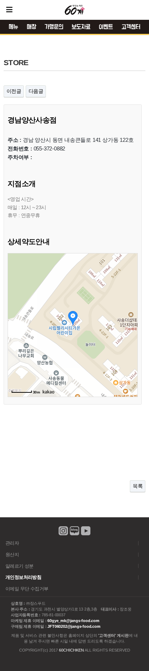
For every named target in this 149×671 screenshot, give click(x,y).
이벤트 (106, 27)
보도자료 (81, 27)
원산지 (12, 554)
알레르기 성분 (19, 566)
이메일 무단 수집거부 (26, 588)
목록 (137, 486)
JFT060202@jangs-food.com (73, 626)
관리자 (12, 543)
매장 (31, 27)
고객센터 (131, 27)
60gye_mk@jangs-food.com (73, 620)
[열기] (9, 9)
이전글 (14, 91)
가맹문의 (53, 27)
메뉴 (13, 27)
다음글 (36, 91)
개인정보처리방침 (23, 577)
